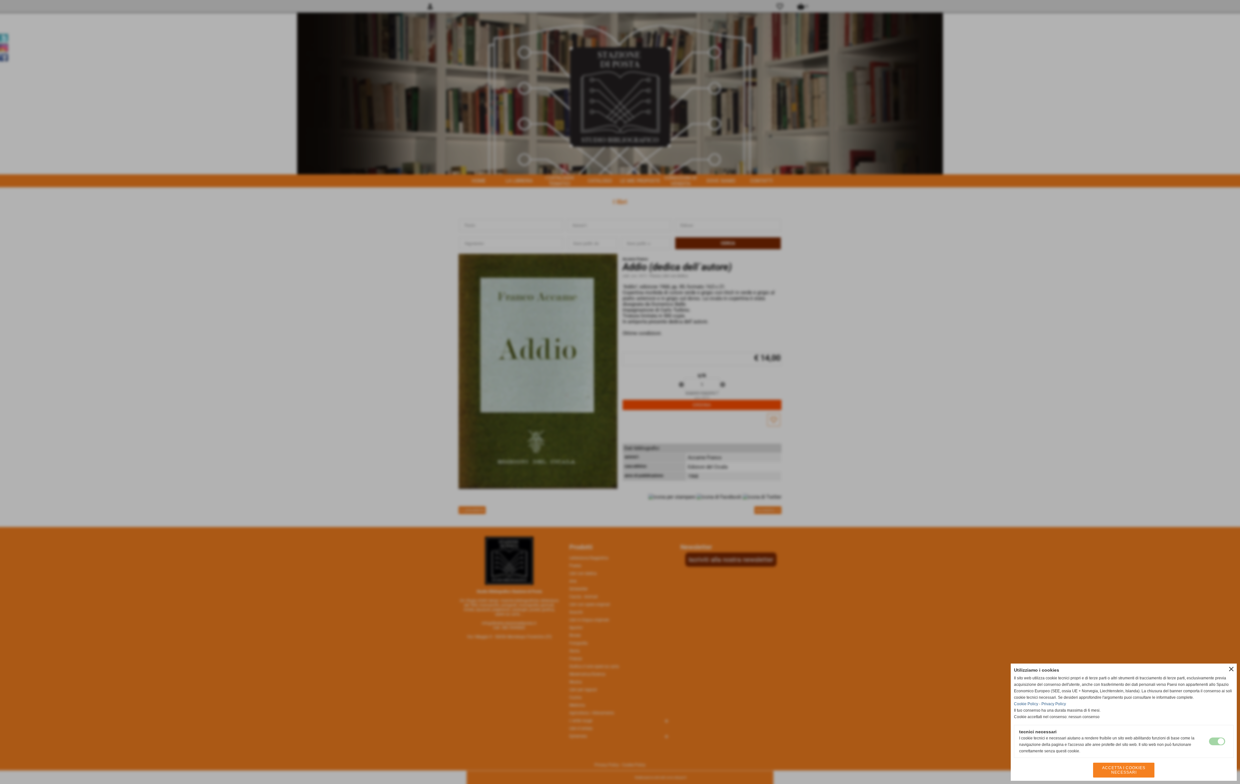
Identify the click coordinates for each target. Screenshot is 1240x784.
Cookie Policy (1026, 704)
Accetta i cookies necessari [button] (1123, 770)
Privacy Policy (1053, 704)
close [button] (1231, 669)
